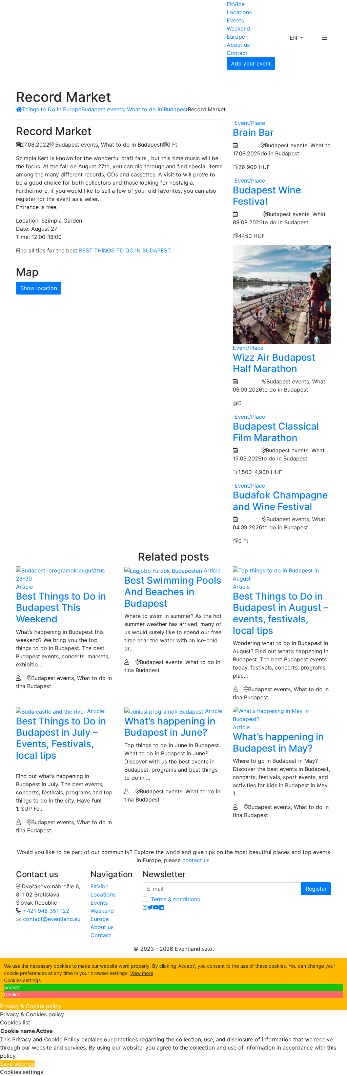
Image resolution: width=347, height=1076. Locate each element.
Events (235, 20)
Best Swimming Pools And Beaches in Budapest (172, 591)
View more (141, 973)
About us (238, 44)
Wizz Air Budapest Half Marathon (274, 363)
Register (316, 888)
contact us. (196, 860)
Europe (236, 36)
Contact (237, 53)
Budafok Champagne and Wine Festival (280, 500)
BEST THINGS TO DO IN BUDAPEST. (125, 250)
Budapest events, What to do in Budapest (134, 109)
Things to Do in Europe (51, 109)
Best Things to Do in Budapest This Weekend (61, 607)
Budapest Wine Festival (267, 195)
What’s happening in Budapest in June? (170, 726)
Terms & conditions (175, 899)
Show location (38, 288)
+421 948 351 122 (46, 910)
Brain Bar (253, 132)
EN (294, 37)
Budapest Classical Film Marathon (276, 431)
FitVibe (236, 4)
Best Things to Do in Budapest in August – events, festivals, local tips (280, 613)
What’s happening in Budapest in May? (278, 742)
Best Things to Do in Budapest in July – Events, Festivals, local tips (61, 738)
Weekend (238, 28)
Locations (239, 12)
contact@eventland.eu (51, 918)
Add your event (251, 63)
